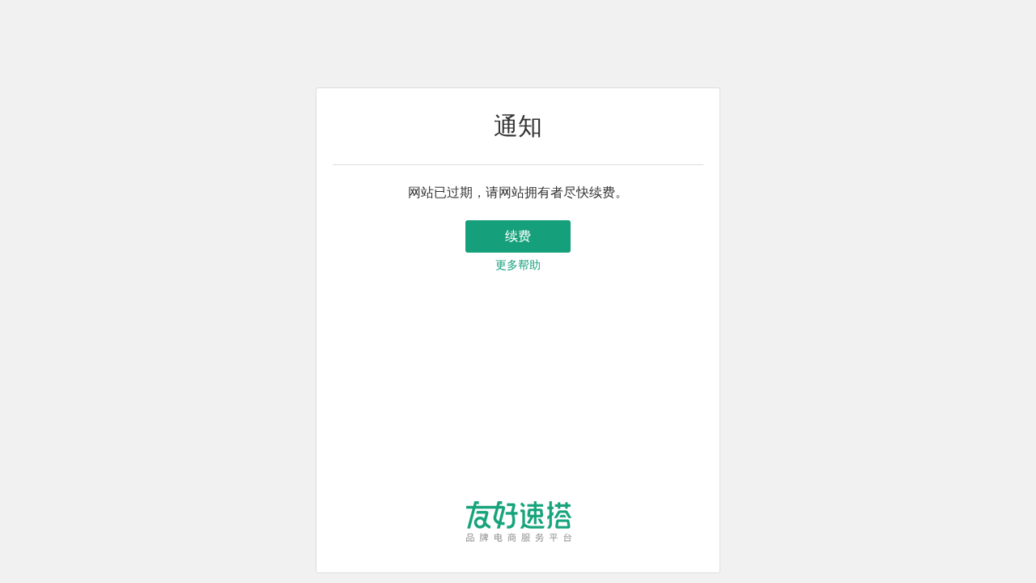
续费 (518, 236)
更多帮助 (518, 265)
